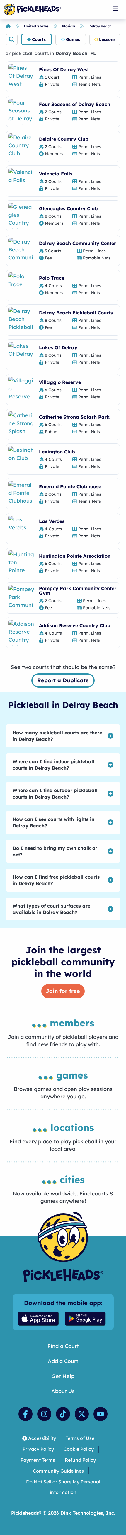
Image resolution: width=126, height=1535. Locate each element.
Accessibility (42, 1438)
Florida (68, 26)
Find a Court (63, 1346)
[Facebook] (25, 1414)
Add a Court (63, 1361)
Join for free (63, 991)
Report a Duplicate (63, 680)
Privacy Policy (38, 1449)
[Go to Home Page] (32, 9)
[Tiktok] (63, 1414)
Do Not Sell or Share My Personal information (63, 1487)
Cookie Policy (79, 1449)
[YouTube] (100, 1414)
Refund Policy (80, 1460)
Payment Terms (38, 1460)
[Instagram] (44, 1414)
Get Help (63, 1376)
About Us (63, 1391)
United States (36, 26)
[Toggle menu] (115, 8)
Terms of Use (80, 1438)
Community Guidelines (58, 1471)
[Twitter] (82, 1414)
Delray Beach (99, 26)
